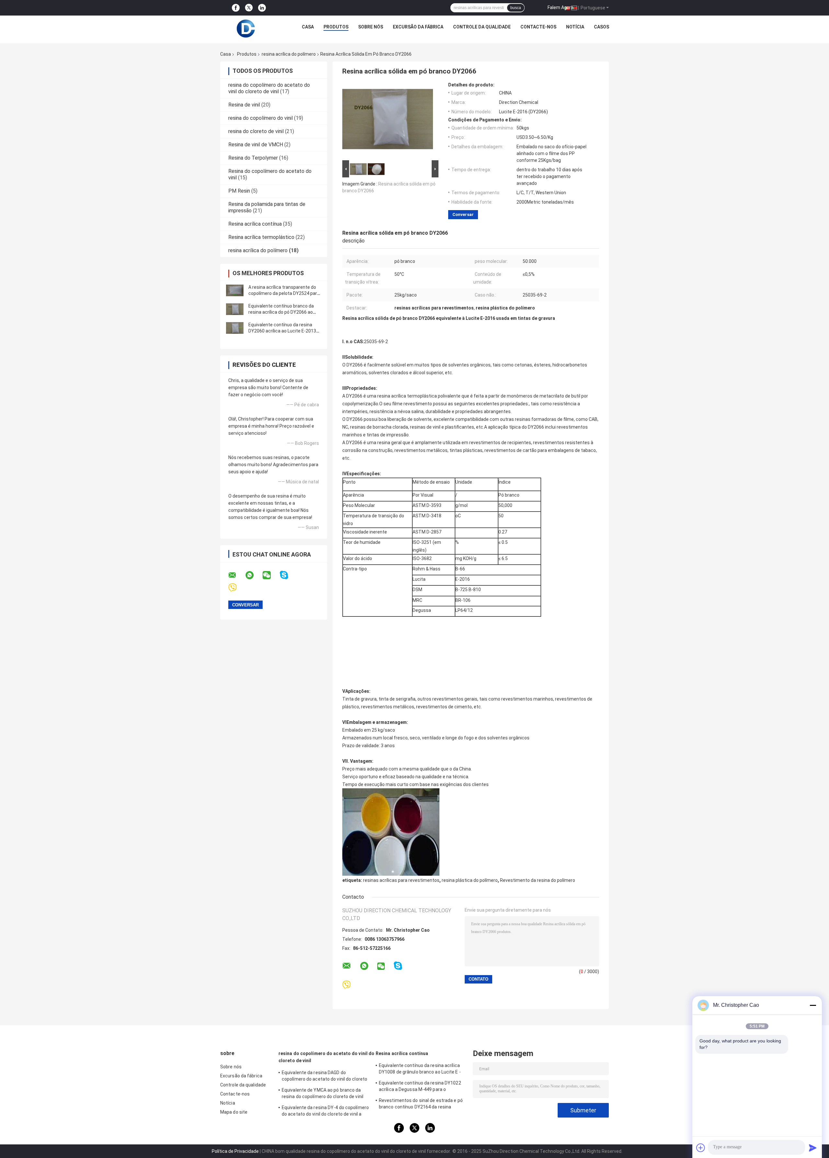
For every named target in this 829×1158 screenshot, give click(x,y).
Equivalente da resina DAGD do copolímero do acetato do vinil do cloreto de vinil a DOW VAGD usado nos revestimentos (324, 1077)
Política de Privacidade (235, 1151)
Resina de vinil (244, 105)
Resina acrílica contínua (255, 224)
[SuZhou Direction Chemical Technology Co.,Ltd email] (236, 575)
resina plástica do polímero (470, 880)
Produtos (336, 26)
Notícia (575, 26)
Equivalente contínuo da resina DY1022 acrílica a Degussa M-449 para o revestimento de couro (420, 1087)
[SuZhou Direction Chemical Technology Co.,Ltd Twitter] (249, 7)
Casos (601, 26)
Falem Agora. (561, 7)
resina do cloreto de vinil (256, 131)
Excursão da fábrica (418, 26)
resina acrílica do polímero (289, 54)
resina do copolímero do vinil (260, 118)
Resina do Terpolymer (253, 158)
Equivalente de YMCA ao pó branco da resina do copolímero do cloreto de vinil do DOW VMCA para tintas (322, 1094)
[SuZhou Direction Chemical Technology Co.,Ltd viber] (236, 587)
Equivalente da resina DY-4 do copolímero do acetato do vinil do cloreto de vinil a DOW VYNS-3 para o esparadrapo (325, 1112)
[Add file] (700, 1148)
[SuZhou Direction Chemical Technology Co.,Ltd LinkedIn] (262, 8)
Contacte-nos (538, 26)
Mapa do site (233, 1112)
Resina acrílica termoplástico (261, 237)
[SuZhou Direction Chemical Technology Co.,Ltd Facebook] (236, 8)
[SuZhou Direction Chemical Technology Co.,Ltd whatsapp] (253, 575)
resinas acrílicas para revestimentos (401, 880)
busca (515, 8)
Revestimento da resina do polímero (537, 880)
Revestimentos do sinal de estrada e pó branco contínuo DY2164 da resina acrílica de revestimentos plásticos (421, 1104)
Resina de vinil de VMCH (255, 144)
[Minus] (813, 1005)
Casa (308, 26)
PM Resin (239, 191)
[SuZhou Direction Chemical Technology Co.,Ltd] (245, 28)
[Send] (813, 1148)
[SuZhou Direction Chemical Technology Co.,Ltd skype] (288, 575)
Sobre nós (370, 26)
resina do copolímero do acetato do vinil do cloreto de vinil (269, 88)
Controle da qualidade (482, 26)
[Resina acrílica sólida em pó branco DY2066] (387, 120)
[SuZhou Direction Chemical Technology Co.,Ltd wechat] (271, 575)
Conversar (463, 214)
